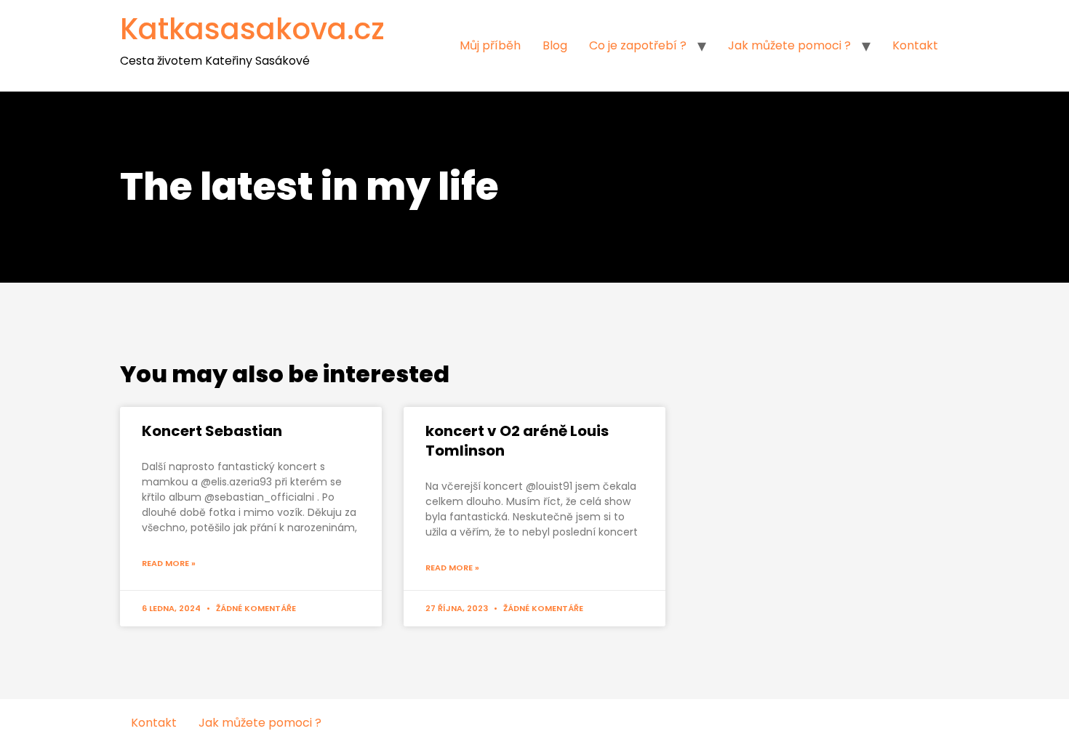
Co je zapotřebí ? (637, 45)
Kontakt (915, 45)
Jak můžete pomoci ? (789, 45)
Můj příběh (490, 45)
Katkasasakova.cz (252, 29)
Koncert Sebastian (212, 431)
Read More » (169, 563)
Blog (554, 45)
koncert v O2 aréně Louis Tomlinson (517, 441)
